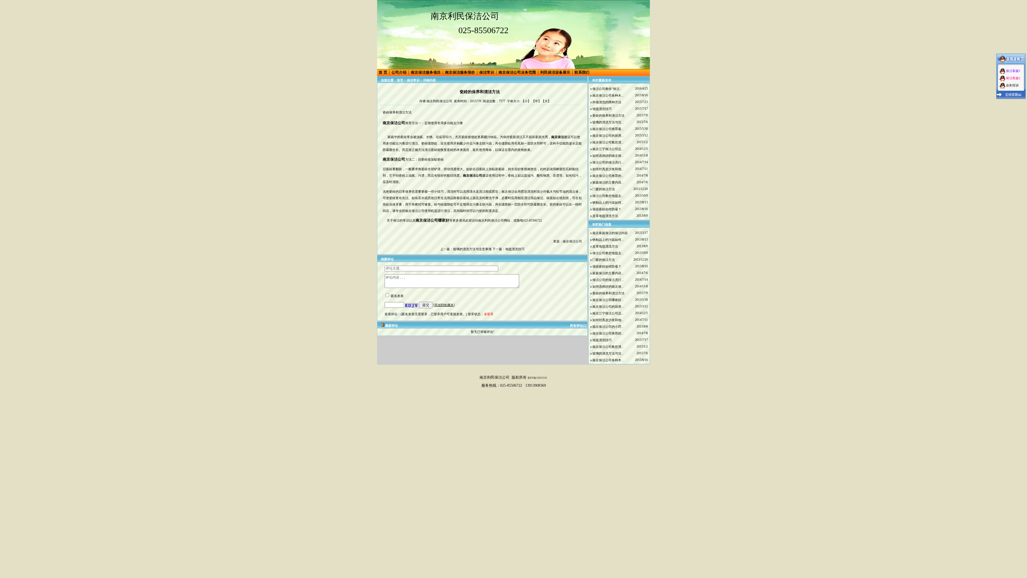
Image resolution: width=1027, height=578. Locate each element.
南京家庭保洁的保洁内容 (610, 233)
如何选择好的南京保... (608, 156)
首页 (400, 80)
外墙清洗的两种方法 (606, 102)
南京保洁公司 (394, 159)
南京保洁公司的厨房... (608, 136)
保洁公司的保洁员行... (608, 162)
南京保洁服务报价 (460, 72)
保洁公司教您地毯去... (608, 196)
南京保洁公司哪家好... (608, 300)
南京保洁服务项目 (426, 72)
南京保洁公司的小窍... (608, 327)
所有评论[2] (578, 326)
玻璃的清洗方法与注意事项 (472, 249)
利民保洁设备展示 (555, 72)
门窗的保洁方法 (603, 189)
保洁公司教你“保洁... (607, 89)
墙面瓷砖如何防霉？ (606, 209)
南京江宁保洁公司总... (608, 149)
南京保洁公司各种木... (608, 95)
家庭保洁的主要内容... (608, 182)
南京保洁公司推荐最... (608, 129)
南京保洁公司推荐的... (608, 176)
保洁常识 (486, 72)
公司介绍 (399, 72)
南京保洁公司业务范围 (517, 72)
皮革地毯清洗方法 (605, 216)
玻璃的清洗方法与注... (608, 122)
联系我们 (581, 72)
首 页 (383, 72)
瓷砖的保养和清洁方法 (608, 115)
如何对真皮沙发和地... (608, 169)
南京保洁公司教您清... (608, 142)
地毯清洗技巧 (514, 249)
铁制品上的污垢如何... (608, 202)
